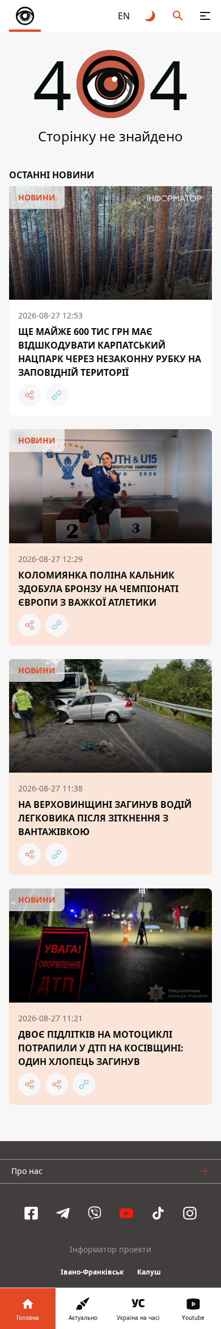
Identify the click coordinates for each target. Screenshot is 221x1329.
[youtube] (126, 1213)
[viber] (94, 1213)
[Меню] (205, 16)
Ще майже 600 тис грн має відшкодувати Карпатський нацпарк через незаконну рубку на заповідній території (109, 352)
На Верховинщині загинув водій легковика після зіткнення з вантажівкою (105, 818)
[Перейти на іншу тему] (151, 16)
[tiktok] (158, 1213)
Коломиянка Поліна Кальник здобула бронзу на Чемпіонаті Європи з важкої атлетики (98, 589)
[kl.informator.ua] (25, 16)
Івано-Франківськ (92, 1272)
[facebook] (31, 1213)
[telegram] (63, 1213)
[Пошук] (178, 16)
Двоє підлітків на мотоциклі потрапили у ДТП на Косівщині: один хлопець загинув (101, 1048)
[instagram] (190, 1213)
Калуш (149, 1272)
